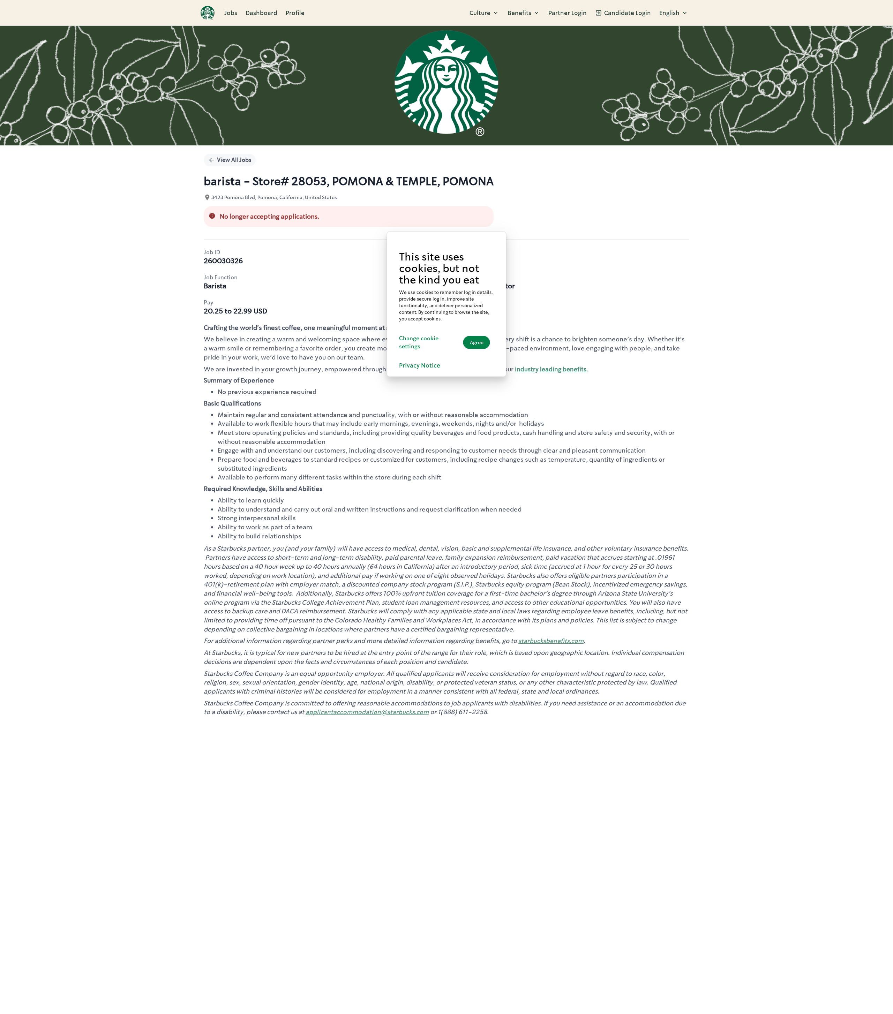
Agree (476, 342)
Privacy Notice (419, 365)
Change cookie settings (418, 342)
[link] (208, 12)
